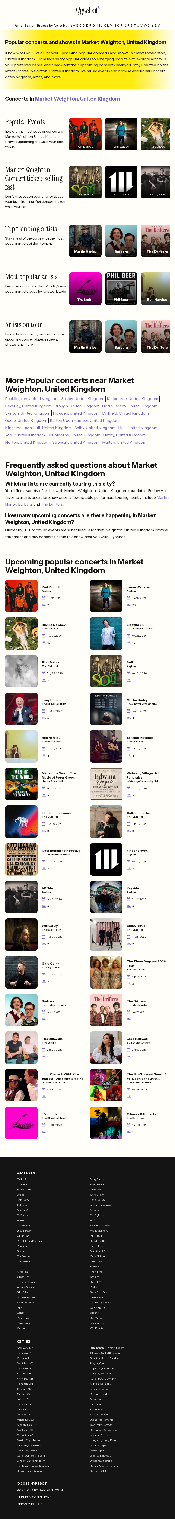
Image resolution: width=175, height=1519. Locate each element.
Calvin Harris (97, 1307)
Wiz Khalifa (97, 1328)
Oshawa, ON (24, 1404)
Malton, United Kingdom (124, 442)
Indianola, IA (24, 1353)
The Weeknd (24, 1261)
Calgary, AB (24, 1388)
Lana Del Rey (97, 1199)
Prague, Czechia (99, 1363)
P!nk (19, 1307)
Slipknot (94, 1312)
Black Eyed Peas (99, 1292)
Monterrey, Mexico (27, 1450)
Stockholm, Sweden (101, 1424)
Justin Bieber (24, 1230)
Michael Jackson (26, 1297)
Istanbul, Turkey (99, 1435)
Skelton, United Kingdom (27, 413)
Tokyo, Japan (97, 1450)
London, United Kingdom (31, 1460)
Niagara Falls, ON (27, 1424)
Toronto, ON (24, 1414)
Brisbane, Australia (101, 1460)
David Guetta (97, 1240)
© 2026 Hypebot (32, 1483)
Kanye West (24, 1323)
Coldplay (22, 1205)
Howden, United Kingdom (76, 413)
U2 (18, 1266)
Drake (20, 1194)
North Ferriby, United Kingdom (129, 406)
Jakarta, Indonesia (100, 1455)
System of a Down (100, 1225)
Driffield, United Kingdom (125, 413)
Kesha (93, 1287)
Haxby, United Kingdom (124, 435)
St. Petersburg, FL (27, 1373)
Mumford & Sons (99, 1251)
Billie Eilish (23, 1292)
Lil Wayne (95, 1189)
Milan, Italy (96, 1399)
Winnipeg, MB (25, 1378)
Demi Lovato (97, 1261)
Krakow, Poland (99, 1414)
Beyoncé (21, 1251)
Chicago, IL (23, 1358)
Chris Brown (97, 1194)
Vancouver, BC (25, 1419)
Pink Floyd (96, 1235)
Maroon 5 (22, 1210)
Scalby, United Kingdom (82, 398)
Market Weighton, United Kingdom (77, 99)
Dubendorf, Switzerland (103, 1430)
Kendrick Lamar (26, 1302)
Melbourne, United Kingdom (132, 398)
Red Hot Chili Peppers (29, 1240)
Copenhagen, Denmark (103, 1368)
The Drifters (52, 504)
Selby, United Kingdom (94, 427)
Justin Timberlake (100, 1205)
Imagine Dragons (27, 1282)
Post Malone (97, 1184)
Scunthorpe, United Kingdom (74, 435)
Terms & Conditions (34, 1497)
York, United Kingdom (25, 435)
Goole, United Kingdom (26, 420)
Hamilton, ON (25, 1383)
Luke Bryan (96, 1297)
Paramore (23, 1317)
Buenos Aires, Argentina (104, 1465)
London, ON (24, 1399)
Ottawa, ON (24, 1409)
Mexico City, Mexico (28, 1440)
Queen (21, 1328)
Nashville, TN (24, 1368)
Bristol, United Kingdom (30, 1471)
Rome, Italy (96, 1409)
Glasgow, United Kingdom (105, 1353)
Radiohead (96, 1266)
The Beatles (23, 1256)
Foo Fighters (97, 1215)
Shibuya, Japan (99, 1445)
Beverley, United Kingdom (28, 406)
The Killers (96, 1271)
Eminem (22, 1184)
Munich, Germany (100, 1383)
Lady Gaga (23, 1225)
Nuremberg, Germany (103, 1378)
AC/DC (94, 1220)
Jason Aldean (97, 1323)
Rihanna (22, 1246)
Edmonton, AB (25, 1435)
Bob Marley (96, 1317)
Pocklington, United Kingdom (31, 398)
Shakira (94, 1276)
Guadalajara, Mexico (29, 1445)
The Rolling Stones (100, 1302)
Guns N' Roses (98, 1256)
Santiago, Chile (98, 1471)
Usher (20, 1312)
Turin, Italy (96, 1404)
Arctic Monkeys (99, 1230)
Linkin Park (23, 1235)
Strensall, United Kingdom (75, 442)
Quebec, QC (24, 1394)
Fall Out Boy (97, 1246)
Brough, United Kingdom (76, 406)
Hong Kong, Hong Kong (103, 1440)
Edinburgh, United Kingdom (33, 1465)
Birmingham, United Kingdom (107, 1347)
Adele (20, 1220)
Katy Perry (23, 1199)
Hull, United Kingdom (137, 427)
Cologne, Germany (100, 1373)
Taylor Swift (23, 1179)
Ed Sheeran (23, 1215)
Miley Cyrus (97, 1179)
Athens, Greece (99, 1388)
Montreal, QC (25, 1430)
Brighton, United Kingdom (105, 1358)
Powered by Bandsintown (40, 1490)
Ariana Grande (26, 1287)
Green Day (23, 1276)
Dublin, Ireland (98, 1394)
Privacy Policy (29, 1504)
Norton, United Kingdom (27, 442)
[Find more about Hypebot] (87, 10)
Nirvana (94, 1210)
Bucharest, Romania (101, 1419)
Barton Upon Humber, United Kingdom (85, 420)
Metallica (22, 1271)
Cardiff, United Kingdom (31, 1455)
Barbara (25, 504)
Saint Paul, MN (25, 1363)
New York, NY (25, 1347)
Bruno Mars (24, 1189)
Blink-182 (95, 1282)
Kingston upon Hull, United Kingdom (38, 427)
